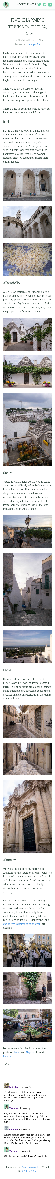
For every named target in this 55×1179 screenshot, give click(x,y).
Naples (30, 1052)
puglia (36, 44)
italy (29, 44)
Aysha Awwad (29, 1166)
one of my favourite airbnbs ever (21, 923)
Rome (17, 1052)
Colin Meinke (29, 1170)
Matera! (7, 1056)
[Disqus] (27, 1120)
